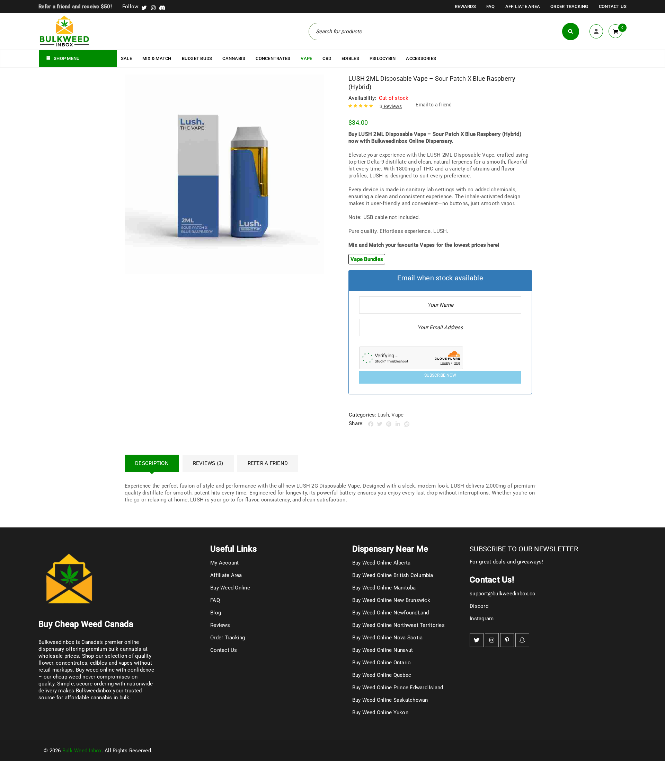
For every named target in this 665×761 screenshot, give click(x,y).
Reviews (391, 106)
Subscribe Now (440, 375)
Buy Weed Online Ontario (381, 662)
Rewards (465, 6)
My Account (224, 563)
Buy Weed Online (230, 588)
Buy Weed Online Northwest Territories (398, 625)
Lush (383, 415)
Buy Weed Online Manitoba (384, 588)
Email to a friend (434, 104)
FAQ (490, 6)
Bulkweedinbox (94, 691)
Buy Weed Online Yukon (380, 712)
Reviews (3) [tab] (208, 463)
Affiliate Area (522, 6)
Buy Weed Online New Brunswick (391, 600)
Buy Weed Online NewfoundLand (390, 613)
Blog (215, 613)
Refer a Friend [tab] (268, 463)
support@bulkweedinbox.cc (502, 594)
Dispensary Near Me (390, 549)
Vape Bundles (367, 259)
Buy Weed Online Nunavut (382, 650)
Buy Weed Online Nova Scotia (387, 638)
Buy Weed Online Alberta (381, 563)
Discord (479, 606)
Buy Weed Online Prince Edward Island (397, 687)
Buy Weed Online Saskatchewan (390, 700)
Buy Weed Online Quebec (381, 675)
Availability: (362, 98)
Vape (397, 415)
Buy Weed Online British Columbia (392, 575)
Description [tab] (152, 463)
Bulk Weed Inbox (82, 750)
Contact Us (613, 6)
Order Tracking (569, 6)
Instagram (482, 618)
